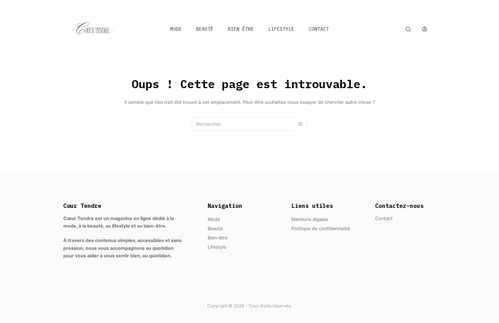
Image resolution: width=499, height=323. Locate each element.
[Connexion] (424, 29)
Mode (176, 29)
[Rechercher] (408, 29)
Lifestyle (281, 29)
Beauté (204, 29)
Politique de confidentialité (320, 228)
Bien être (241, 29)
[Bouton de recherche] (300, 123)
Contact (319, 29)
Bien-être (218, 238)
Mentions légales (309, 219)
